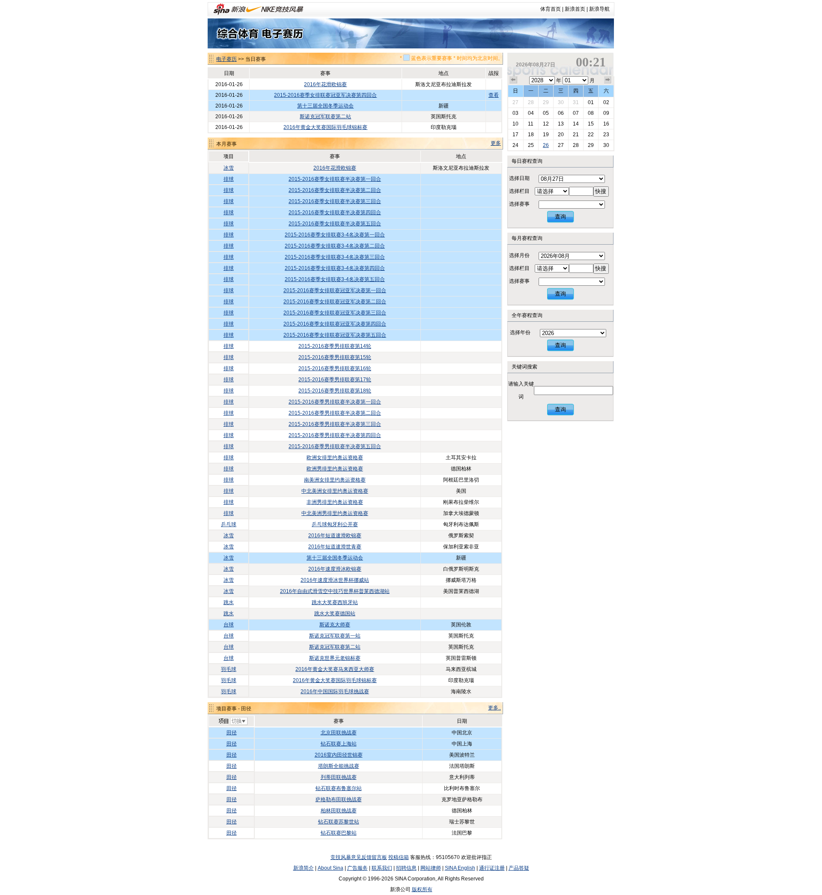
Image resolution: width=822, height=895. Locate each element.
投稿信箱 (398, 857)
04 (531, 113)
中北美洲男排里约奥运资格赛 (334, 513)
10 (515, 124)
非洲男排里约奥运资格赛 (335, 502)
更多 (496, 143)
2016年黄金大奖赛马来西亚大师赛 (334, 669)
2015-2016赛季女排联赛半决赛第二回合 (335, 190)
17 (515, 135)
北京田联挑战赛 (339, 733)
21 (576, 135)
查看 (493, 95)
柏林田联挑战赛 (339, 811)
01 (591, 102)
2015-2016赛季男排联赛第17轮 (334, 380)
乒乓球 (228, 524)
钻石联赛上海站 (339, 744)
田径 (231, 733)
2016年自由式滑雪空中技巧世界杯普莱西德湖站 (335, 591)
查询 (560, 216)
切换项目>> (232, 721)
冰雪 (228, 168)
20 (561, 135)
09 (606, 113)
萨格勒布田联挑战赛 (339, 799)
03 (515, 113)
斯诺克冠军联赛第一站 (334, 636)
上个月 (513, 80)
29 (546, 102)
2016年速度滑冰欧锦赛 (334, 569)
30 (561, 102)
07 (576, 113)
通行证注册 (492, 868)
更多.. (494, 708)
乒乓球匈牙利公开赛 (335, 524)
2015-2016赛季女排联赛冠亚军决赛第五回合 (334, 335)
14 (576, 124)
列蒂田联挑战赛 (339, 777)
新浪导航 (599, 9)
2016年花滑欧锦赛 (325, 84)
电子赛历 (226, 59)
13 (561, 124)
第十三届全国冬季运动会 (325, 106)
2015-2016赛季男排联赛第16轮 (334, 368)
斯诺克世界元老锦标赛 (334, 658)
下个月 (608, 80)
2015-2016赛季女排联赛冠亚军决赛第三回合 (334, 313)
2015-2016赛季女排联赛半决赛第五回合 (335, 224)
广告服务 (357, 868)
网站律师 (430, 868)
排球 (228, 179)
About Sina (330, 868)
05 (546, 113)
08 (591, 113)
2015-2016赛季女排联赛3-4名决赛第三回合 (335, 257)
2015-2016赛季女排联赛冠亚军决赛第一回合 (334, 290)
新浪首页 (575, 9)
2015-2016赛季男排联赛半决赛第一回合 (335, 402)
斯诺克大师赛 (334, 625)
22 (591, 135)
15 (591, 124)
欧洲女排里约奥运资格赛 (335, 458)
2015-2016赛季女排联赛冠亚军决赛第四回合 (325, 95)
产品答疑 (519, 868)
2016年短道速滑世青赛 (334, 547)
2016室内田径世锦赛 (339, 755)
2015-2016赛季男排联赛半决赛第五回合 (335, 446)
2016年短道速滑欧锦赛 (334, 536)
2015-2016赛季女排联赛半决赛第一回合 (335, 179)
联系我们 (382, 868)
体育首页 (550, 9)
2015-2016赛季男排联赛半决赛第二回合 (335, 413)
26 (546, 145)
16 (606, 124)
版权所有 (422, 889)
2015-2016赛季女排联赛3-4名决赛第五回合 (335, 279)
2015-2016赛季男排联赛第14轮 (334, 346)
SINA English (460, 868)
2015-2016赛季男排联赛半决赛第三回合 (335, 424)
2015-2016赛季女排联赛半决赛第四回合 (335, 213)
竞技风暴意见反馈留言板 (359, 857)
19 (546, 135)
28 (531, 102)
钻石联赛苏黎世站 (338, 822)
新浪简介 (303, 868)
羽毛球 (228, 669)
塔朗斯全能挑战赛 (338, 766)
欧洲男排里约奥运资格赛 (335, 469)
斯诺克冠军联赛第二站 (325, 117)
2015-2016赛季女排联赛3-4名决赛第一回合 (335, 235)
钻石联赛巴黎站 (339, 833)
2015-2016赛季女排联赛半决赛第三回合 (335, 201)
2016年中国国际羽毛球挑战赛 (335, 691)
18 (531, 135)
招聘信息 (406, 868)
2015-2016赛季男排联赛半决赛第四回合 (335, 435)
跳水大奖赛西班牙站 (335, 602)
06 (561, 113)
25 (531, 145)
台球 (228, 625)
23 (606, 135)
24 (515, 145)
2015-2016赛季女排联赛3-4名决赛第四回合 (335, 268)
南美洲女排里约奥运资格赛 (335, 480)
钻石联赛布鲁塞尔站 (339, 788)
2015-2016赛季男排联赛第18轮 (334, 391)
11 (530, 124)
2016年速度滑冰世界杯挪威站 (335, 580)
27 (515, 102)
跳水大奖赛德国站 (334, 614)
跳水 (228, 602)
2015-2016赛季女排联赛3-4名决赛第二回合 (335, 246)
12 (546, 124)
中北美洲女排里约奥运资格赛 (334, 491)
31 (576, 102)
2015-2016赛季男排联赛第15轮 (334, 357)
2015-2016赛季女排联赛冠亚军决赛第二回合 (334, 302)
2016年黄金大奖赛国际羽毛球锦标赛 (325, 127)
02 (606, 102)
